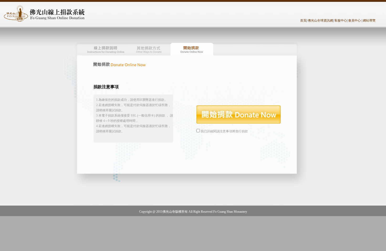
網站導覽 (369, 20)
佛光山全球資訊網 (320, 20)
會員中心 (354, 20)
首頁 (303, 20)
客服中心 (340, 20)
